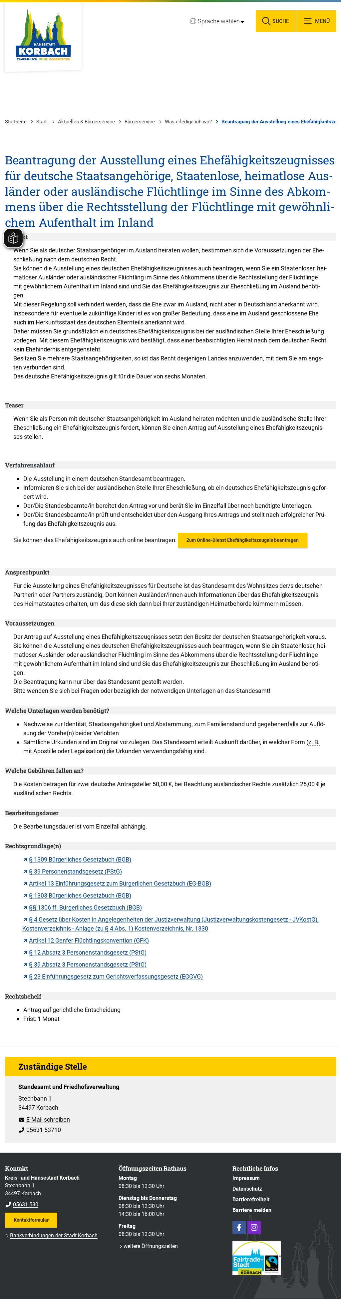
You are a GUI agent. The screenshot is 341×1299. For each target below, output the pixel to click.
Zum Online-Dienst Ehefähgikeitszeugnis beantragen (242, 540)
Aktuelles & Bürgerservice (86, 122)
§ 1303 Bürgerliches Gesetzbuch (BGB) (80, 895)
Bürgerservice (140, 122)
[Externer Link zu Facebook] (239, 1227)
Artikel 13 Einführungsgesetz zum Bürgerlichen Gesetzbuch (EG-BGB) (120, 883)
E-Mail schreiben (44, 1119)
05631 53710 (39, 1129)
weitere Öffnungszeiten (151, 1246)
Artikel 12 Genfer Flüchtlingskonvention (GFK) (89, 940)
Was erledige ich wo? (188, 122)
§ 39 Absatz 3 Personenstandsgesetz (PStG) (88, 964)
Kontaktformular (31, 1220)
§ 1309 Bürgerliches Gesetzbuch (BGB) (80, 859)
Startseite (16, 122)
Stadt (42, 122)
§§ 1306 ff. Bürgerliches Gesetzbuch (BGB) (85, 907)
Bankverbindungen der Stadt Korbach (54, 1235)
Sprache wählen (219, 21)
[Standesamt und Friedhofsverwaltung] (170, 1106)
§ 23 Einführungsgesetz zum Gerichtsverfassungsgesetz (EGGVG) (116, 976)
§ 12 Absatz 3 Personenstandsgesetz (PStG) (88, 952)
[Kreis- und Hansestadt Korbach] (57, 1191)
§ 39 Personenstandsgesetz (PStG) (75, 871)
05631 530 (21, 1204)
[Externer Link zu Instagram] (254, 1227)
